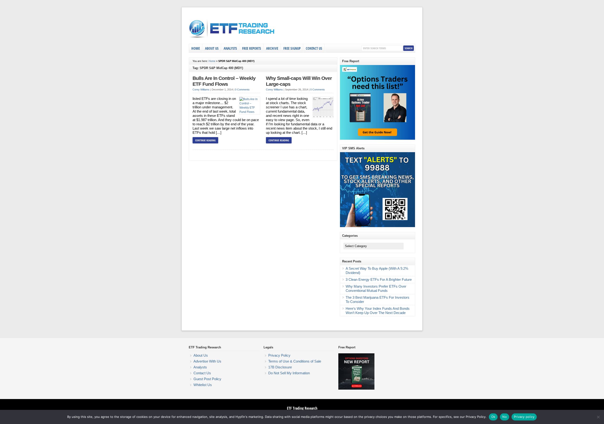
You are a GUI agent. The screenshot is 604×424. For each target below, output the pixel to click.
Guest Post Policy (207, 379)
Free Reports (251, 48)
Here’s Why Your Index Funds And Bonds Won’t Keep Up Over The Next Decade (378, 310)
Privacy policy (524, 417)
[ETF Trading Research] (232, 38)
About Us (211, 48)
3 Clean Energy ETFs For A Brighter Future (379, 279)
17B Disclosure (280, 367)
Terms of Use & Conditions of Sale (294, 361)
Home (195, 48)
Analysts (230, 48)
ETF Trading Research (302, 408)
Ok (493, 417)
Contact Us (314, 48)
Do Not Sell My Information (289, 373)
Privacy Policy (279, 355)
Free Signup (292, 48)
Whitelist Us (202, 385)
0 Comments (242, 89)
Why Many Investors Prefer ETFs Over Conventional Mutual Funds (376, 288)
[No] (598, 417)
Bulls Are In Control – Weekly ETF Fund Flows (224, 81)
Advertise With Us (207, 361)
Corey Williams (201, 89)
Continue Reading (205, 140)
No (504, 417)
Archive (272, 48)
